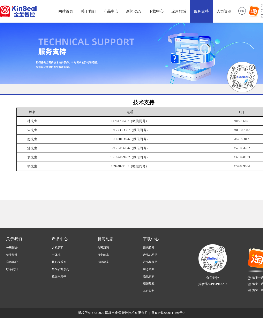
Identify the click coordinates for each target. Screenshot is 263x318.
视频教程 (149, 283)
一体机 (56, 254)
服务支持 (201, 11)
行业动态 (103, 254)
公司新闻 (103, 247)
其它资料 (149, 290)
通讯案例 (149, 276)
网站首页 (65, 11)
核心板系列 (59, 262)
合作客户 (12, 262)
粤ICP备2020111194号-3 (168, 313)
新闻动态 (133, 11)
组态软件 (149, 247)
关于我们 (88, 11)
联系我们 (12, 269)
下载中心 (156, 11)
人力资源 (224, 11)
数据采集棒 (59, 276)
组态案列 (149, 269)
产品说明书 (150, 254)
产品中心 (111, 11)
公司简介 (12, 247)
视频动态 (103, 262)
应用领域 (178, 11)
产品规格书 (150, 262)
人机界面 (57, 247)
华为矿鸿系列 (60, 269)
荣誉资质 (12, 254)
